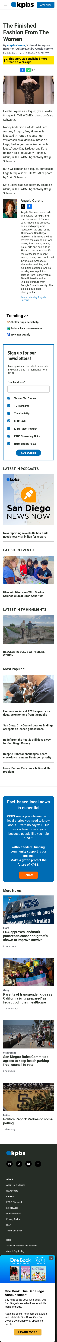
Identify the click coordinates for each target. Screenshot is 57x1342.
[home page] (22, 5)
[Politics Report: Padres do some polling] (28, 1097)
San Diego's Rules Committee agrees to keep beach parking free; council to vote (26, 1061)
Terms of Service (14, 1230)
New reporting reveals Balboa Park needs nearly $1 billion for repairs (25, 534)
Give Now (45, 4)
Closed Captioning (15, 1251)
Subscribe (28, 452)
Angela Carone (16, 45)
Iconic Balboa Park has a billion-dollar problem (27, 770)
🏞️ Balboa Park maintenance (24, 328)
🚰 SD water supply (18, 334)
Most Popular (13, 669)
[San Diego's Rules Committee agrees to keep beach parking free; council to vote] (28, 1034)
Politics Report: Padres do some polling (28, 1121)
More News (12, 891)
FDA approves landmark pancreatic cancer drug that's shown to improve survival (25, 936)
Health (6, 928)
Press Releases (13, 1213)
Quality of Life (9, 1052)
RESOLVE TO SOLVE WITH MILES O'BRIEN (24, 653)
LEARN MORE (27, 1332)
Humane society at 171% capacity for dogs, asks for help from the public (26, 712)
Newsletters (12, 1190)
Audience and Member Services (21, 1245)
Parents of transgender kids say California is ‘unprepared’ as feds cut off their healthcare (27, 998)
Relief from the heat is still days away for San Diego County (27, 741)
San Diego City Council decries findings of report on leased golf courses (28, 727)
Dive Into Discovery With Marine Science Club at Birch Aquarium (23, 594)
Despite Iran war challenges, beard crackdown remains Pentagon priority (27, 755)
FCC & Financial (14, 1202)
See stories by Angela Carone (33, 298)
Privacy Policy (13, 1219)
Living (6, 990)
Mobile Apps (12, 1208)
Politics (6, 1115)
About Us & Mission (15, 1185)
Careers (10, 1196)
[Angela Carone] (10, 208)
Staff (8, 1225)
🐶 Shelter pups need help (22, 322)
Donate (28, 875)
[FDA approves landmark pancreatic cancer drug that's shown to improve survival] (28, 909)
